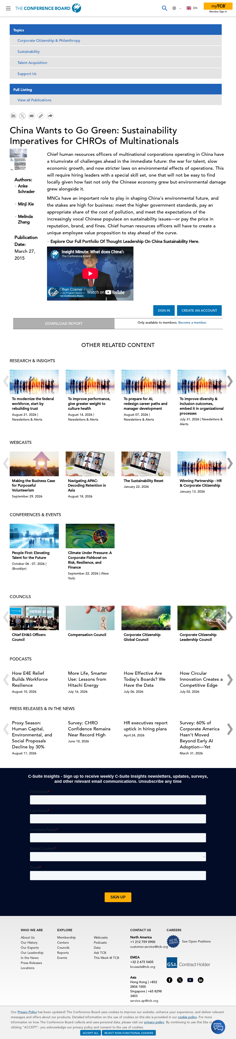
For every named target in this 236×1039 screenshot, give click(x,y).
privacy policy (154, 1022)
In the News (29, 958)
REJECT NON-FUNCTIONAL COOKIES (128, 1033)
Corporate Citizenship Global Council (142, 637)
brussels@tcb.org (142, 967)
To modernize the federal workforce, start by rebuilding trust (33, 404)
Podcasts (100, 942)
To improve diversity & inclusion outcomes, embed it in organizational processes (202, 406)
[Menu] (8, 8)
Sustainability (29, 51)
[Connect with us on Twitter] (180, 979)
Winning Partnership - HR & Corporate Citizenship (201, 483)
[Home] (48, 8)
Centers (63, 942)
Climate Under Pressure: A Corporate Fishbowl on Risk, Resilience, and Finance (90, 560)
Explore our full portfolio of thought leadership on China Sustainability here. (124, 241)
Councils (63, 948)
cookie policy (187, 1017)
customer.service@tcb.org (149, 947)
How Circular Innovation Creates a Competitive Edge (201, 679)
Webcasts (101, 937)
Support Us (27, 74)
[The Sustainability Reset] (146, 464)
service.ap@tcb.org (144, 1001)
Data (97, 948)
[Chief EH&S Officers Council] (34, 618)
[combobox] (192, 8)
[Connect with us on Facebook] (169, 979)
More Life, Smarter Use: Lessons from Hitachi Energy (87, 679)
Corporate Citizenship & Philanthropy (49, 40)
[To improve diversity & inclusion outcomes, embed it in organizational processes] (202, 382)
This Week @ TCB (106, 958)
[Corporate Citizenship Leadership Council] (202, 618)
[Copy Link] (40, 115)
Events (62, 958)
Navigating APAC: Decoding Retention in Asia (87, 486)
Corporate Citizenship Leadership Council (198, 637)
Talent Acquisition (32, 62)
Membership (66, 937)
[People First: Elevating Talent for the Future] (34, 536)
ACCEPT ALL (90, 1033)
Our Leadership (32, 953)
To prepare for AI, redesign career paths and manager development (145, 404)
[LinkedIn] (13, 115)
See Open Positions (196, 941)
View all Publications (34, 100)
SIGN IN (164, 310)
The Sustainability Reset (143, 481)
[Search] (164, 8)
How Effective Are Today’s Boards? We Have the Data (144, 679)
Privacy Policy (27, 1012)
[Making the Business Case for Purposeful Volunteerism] (34, 464)
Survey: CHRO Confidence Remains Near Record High (89, 729)
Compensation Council (87, 634)
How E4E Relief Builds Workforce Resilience (30, 679)
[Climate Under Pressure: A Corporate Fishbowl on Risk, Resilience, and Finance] (90, 536)
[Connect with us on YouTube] (190, 979)
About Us (28, 937)
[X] (22, 115)
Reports (63, 953)
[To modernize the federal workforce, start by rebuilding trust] (34, 382)
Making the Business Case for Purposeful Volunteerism (33, 486)
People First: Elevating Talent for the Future (31, 555)
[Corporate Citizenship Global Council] (146, 618)
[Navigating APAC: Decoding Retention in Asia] (90, 464)
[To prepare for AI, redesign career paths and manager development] (146, 382)
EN (195, 8)
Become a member (192, 322)
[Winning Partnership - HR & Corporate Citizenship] (202, 464)
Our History (29, 942)
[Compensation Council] (90, 618)
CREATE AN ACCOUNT (199, 310)
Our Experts (30, 948)
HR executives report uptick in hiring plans (146, 726)
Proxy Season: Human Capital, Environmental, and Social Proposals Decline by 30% (32, 735)
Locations (27, 968)
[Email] (31, 115)
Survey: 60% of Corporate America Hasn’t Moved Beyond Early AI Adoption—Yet (199, 735)
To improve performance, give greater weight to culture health (89, 404)
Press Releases (31, 963)
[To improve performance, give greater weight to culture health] (90, 382)
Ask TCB (100, 953)
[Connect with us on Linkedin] (201, 979)
